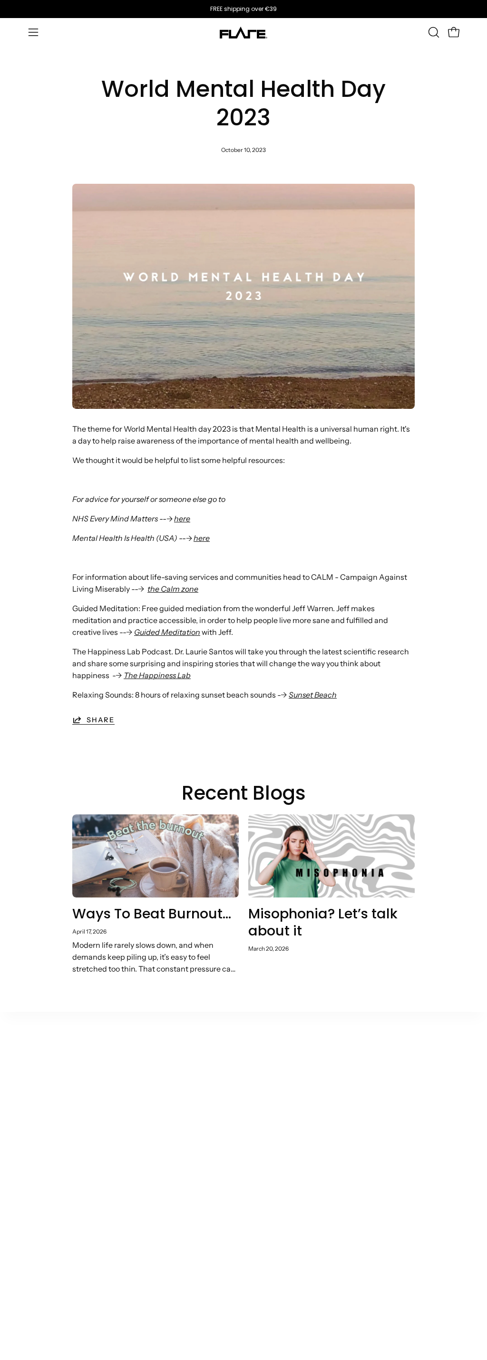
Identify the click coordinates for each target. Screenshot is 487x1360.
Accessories (50, 1176)
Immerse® (48, 1160)
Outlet (40, 1066)
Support (245, 1066)
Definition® (49, 1144)
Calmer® (45, 1081)
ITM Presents (119, 1254)
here (182, 518)
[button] (432, 32)
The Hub (111, 1081)
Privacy (311, 1152)
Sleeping (44, 1128)
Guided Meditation (167, 632)
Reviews (312, 1168)
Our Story (112, 1066)
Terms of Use (320, 1081)
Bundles (43, 1191)
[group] (243, 9)
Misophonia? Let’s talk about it (323, 922)
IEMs (37, 1097)
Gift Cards (47, 1207)
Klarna (242, 1109)
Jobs (104, 1239)
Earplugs (44, 1113)
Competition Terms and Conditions (320, 1195)
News (106, 1113)
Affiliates (179, 1106)
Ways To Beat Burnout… (151, 913)
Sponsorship (185, 1177)
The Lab (110, 1097)
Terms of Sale (321, 1066)
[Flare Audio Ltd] (243, 32)
